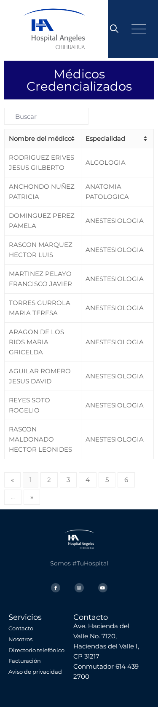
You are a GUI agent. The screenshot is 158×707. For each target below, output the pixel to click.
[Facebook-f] (55, 587)
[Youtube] (102, 587)
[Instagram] (79, 587)
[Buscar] (114, 29)
